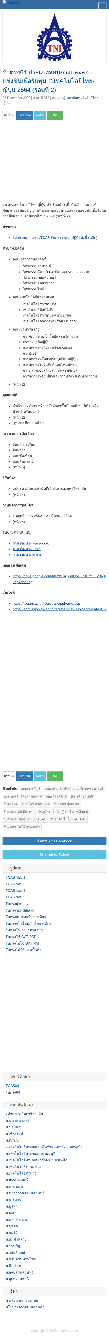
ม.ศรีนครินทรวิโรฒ (21, 1259)
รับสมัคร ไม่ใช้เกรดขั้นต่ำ (22, 827)
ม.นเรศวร (13, 1200)
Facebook (5, 1317)
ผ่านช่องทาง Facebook (31, 543)
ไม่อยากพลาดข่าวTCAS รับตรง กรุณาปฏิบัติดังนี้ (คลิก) (55, 238)
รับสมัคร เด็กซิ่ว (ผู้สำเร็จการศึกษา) (63, 812)
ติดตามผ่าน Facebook (54, 841)
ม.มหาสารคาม (17, 1219)
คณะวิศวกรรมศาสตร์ (88, 789)
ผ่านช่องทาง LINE (27, 549)
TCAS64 (12, 1086)
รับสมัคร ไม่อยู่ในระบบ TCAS (25, 819)
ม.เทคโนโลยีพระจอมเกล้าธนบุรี (30, 1153)
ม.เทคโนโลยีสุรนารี (21, 1173)
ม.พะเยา (12, 1213)
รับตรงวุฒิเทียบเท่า (20, 910)
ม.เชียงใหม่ (14, 1134)
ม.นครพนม (14, 1186)
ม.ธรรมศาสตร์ (17, 1180)
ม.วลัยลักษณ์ (15, 1252)
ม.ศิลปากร (14, 1266)
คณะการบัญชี (31, 789)
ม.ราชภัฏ (13, 1246)
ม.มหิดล (12, 1226)
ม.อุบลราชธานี (17, 1279)
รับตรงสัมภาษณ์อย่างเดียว (26, 917)
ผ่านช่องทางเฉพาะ (27, 554)
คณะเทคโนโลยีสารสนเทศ (23, 796)
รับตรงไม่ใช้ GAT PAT (23, 943)
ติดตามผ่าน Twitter (54, 855)
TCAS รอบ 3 (15, 890)
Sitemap (23, 1317)
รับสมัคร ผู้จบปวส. (67, 804)
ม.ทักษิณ (12, 1140)
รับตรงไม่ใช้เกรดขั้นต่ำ (23, 950)
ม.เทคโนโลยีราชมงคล (23, 1167)
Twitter (11, 1317)
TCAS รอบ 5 (15, 897)
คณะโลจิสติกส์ (56, 796)
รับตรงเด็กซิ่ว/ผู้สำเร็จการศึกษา (29, 923)
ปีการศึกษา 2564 (83, 796)
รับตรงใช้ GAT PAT (21, 937)
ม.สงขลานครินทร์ (19, 1272)
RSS (17, 1317)
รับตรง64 (13, 1092)
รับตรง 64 (10, 804)
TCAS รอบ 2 (15, 884)
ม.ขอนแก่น (14, 1127)
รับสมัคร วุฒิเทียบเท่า (19, 812)
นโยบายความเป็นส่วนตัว (25, 1307)
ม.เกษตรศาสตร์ (18, 1120)
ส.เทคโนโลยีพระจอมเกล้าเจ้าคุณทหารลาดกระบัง (44, 1147)
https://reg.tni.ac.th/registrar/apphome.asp (46, 603)
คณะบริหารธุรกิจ (57, 789)
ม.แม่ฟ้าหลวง (16, 1239)
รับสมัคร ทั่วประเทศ (36, 804)
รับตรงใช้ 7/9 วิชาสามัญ (25, 930)
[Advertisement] (45, 162)
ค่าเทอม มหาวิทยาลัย (22, 1300)
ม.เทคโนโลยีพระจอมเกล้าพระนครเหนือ (36, 1160)
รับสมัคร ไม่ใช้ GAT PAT (68, 819)
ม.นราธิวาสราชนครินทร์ (25, 1193)
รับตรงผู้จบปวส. (18, 904)
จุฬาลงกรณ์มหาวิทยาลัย (24, 1114)
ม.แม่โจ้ (11, 1233)
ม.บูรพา (11, 1206)
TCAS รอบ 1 (15, 877)
